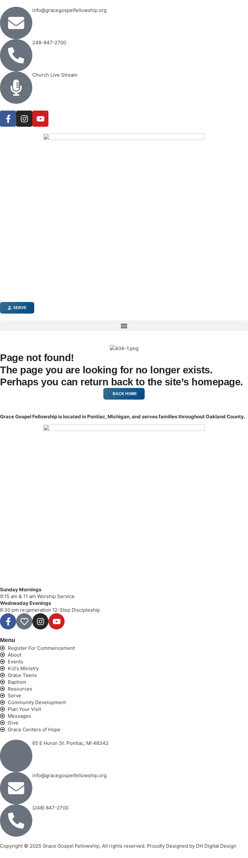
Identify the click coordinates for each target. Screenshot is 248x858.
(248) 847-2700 (50, 808)
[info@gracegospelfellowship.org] (16, 23)
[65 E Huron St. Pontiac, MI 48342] (16, 756)
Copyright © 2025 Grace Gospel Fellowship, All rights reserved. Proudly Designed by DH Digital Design (118, 846)
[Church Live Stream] (16, 87)
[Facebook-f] (8, 119)
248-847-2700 (49, 42)
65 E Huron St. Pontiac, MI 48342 (70, 743)
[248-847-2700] (16, 55)
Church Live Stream (55, 75)
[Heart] (24, 621)
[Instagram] (24, 119)
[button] (124, 325)
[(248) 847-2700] (16, 820)
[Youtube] (40, 119)
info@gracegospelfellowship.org (69, 10)
